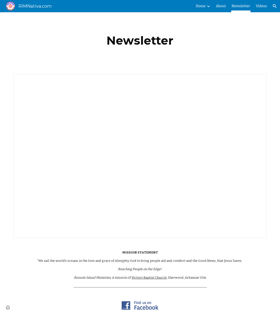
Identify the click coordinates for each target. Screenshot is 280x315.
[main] (140, 40)
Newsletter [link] (241, 6)
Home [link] (201, 6)
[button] (275, 6)
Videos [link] (261, 6)
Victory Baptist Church (148, 278)
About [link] (221, 6)
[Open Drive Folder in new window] (258, 80)
